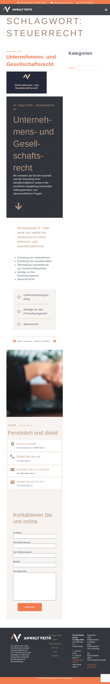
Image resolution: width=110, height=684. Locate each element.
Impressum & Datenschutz (55, 680)
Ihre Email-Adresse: (22, 542)
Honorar (55, 648)
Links (55, 652)
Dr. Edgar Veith (55, 635)
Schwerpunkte (55, 644)
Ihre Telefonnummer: (22, 552)
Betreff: (16, 561)
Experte (72, 68)
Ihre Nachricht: (20, 571)
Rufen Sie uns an (28, 456)
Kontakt (55, 656)
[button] (106, 9)
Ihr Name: (17, 533)
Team (55, 639)
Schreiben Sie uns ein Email (32, 469)
